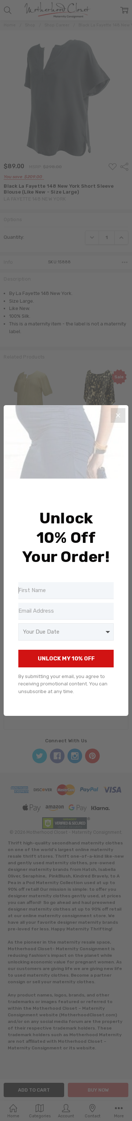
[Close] (118, 415)
